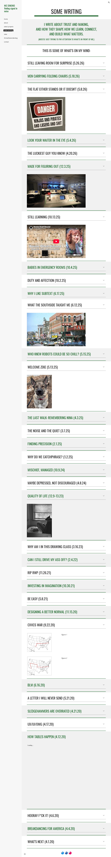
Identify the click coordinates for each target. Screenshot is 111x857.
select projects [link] (8, 27)
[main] (66, 12)
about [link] (6, 23)
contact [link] (6, 42)
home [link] (6, 19)
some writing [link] (8, 30)
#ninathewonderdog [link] (11, 38)
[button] (109, 2)
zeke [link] (5, 34)
